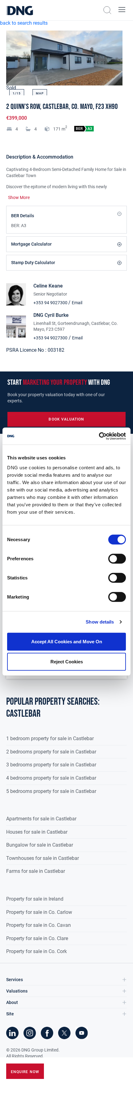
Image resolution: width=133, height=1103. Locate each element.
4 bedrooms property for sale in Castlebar (51, 778)
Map (40, 93)
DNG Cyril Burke (51, 315)
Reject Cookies (66, 661)
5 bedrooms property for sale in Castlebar (51, 791)
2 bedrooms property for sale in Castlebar (51, 752)
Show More (19, 197)
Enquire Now (25, 1072)
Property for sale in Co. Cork (36, 951)
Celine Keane (48, 286)
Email (77, 302)
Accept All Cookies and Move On (66, 641)
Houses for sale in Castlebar (36, 832)
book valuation (66, 419)
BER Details (22, 215)
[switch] (117, 558)
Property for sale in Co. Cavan (38, 925)
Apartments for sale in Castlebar (41, 819)
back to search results (24, 23)
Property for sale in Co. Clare (37, 938)
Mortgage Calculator (31, 244)
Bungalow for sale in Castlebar (39, 845)
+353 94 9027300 (50, 302)
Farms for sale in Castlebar (35, 871)
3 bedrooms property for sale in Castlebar (51, 765)
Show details (100, 621)
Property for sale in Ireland (34, 899)
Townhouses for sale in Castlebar (42, 858)
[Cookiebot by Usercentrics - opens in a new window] (99, 436)
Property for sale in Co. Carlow (39, 912)
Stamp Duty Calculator (33, 262)
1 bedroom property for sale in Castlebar (50, 738)
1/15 (17, 93)
